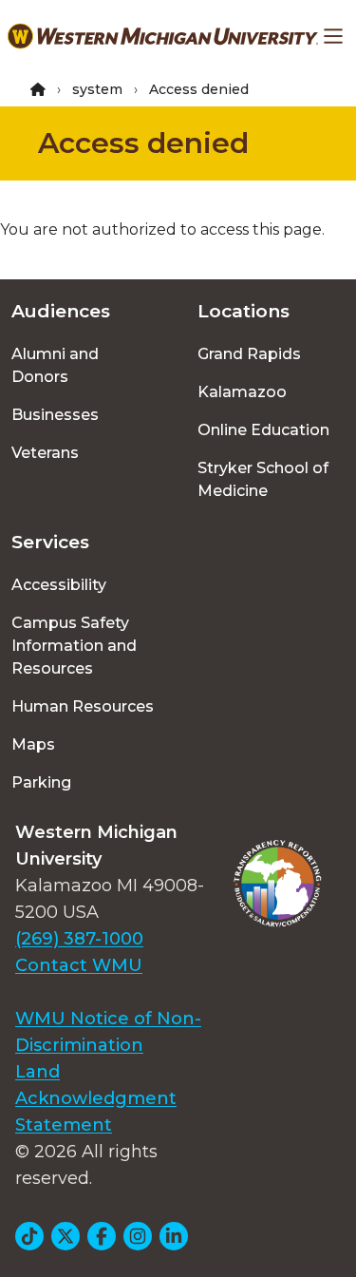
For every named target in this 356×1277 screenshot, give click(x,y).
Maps (33, 744)
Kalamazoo (242, 392)
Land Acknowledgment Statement (96, 1098)
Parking (41, 782)
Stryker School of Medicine (262, 479)
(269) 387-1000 (79, 938)
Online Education (263, 430)
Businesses (55, 415)
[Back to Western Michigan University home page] (163, 36)
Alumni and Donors (55, 365)
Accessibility (58, 585)
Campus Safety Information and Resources (74, 645)
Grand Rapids (249, 354)
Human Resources (82, 706)
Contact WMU (78, 965)
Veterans (45, 453)
